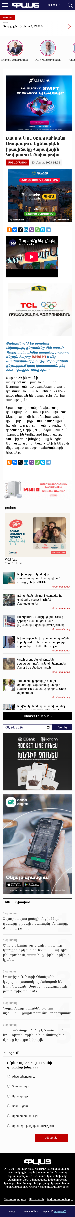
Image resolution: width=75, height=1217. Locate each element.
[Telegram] (48, 229)
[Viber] (31, 229)
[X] (20, 229)
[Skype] (42, 229)
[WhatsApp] (37, 229)
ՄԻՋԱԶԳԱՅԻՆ (17, 162)
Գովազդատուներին (60, 1199)
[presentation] (60, 28)
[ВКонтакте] (14, 229)
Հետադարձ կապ (15, 1199)
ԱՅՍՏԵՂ (38, 356)
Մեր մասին (36, 1199)
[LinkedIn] (26, 229)
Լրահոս (9, 507)
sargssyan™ (60, 1211)
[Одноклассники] (9, 229)
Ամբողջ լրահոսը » (37, 716)
